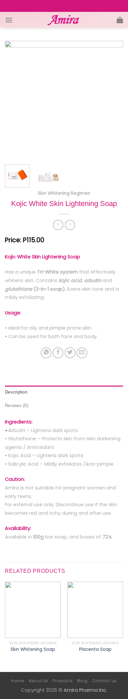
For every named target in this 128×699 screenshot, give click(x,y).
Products (63, 681)
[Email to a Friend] (81, 352)
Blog (82, 681)
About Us (38, 681)
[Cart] (120, 20)
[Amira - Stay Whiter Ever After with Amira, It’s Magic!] (64, 20)
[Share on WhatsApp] (46, 352)
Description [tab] (16, 392)
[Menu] (9, 20)
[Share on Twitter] (70, 352)
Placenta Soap (95, 650)
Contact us (104, 681)
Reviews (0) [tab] (16, 405)
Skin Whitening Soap (33, 650)
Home (17, 681)
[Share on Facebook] (58, 352)
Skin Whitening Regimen (64, 193)
